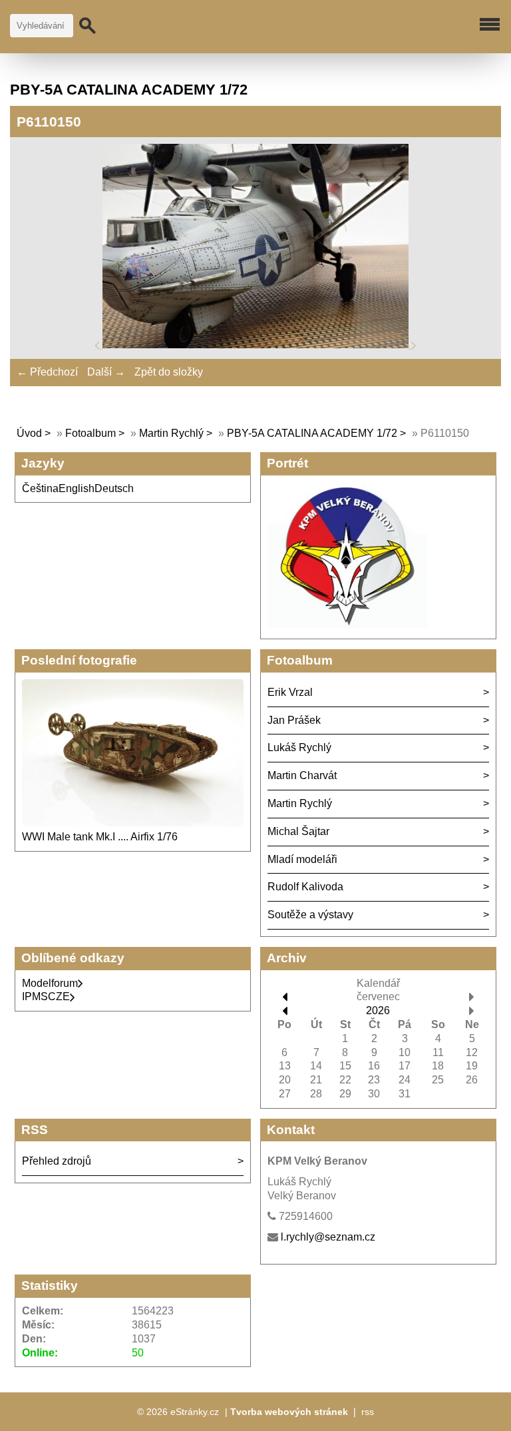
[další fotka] (414, 344)
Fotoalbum (90, 433)
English (76, 488)
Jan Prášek (294, 720)
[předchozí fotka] (98, 344)
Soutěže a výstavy (310, 914)
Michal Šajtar (298, 831)
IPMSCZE (46, 996)
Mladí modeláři (302, 859)
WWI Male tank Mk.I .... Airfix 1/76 (100, 836)
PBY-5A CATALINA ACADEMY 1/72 (313, 433)
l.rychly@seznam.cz (328, 1237)
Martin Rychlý (171, 433)
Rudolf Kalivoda (305, 886)
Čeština (40, 488)
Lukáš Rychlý (299, 747)
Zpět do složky (168, 372)
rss (367, 1411)
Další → (106, 372)
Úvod (29, 433)
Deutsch (114, 488)
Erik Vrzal (290, 692)
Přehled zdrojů (56, 1161)
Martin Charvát (302, 775)
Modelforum (50, 983)
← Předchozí (47, 372)
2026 (378, 1010)
